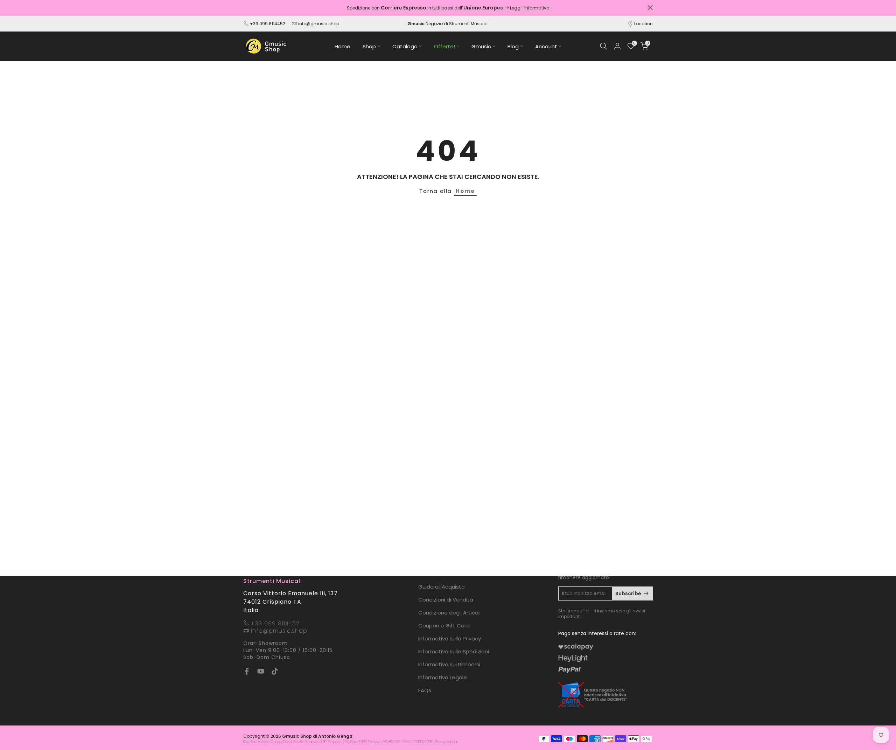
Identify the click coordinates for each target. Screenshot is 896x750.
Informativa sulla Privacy (449, 638)
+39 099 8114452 (267, 24)
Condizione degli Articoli (449, 612)
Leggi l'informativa (530, 8)
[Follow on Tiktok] (274, 671)
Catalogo (405, 46)
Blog (513, 46)
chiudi (245, 7)
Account (546, 46)
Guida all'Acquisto (441, 586)
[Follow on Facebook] (246, 671)
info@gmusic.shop (318, 24)
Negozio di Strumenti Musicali (448, 24)
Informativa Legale (442, 677)
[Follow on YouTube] (260, 671)
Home (342, 46)
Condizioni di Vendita (445, 599)
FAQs (424, 690)
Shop (369, 46)
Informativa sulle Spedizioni (453, 651)
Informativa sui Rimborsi (449, 664)
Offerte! (444, 46)
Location (643, 24)
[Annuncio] (448, 8)
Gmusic (481, 46)
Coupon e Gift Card (444, 625)
